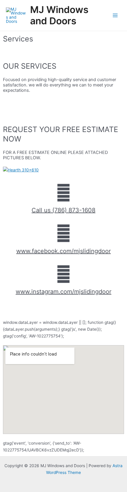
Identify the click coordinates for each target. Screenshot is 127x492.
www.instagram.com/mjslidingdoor (63, 291)
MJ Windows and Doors (59, 15)
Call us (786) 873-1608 (63, 210)
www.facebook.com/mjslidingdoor (63, 251)
